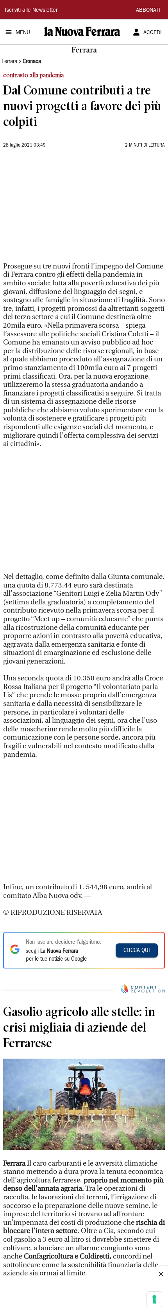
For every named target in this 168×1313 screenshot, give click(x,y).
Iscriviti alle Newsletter (31, 10)
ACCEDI (152, 33)
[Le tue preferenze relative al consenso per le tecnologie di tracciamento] (154, 1299)
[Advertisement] (61, 210)
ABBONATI (148, 10)
